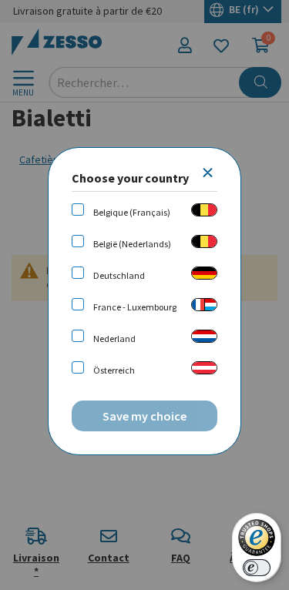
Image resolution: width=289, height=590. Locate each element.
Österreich (114, 370)
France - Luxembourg (134, 307)
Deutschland (119, 275)
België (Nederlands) (132, 244)
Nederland (114, 338)
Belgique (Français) (131, 212)
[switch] (257, 567)
